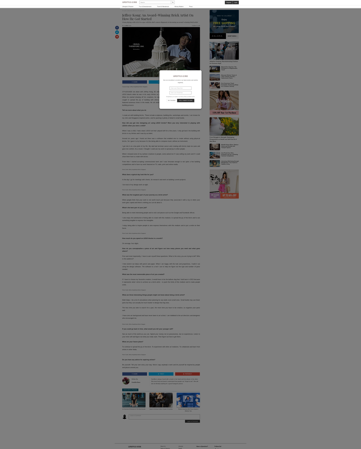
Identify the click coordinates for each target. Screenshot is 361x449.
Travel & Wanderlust (163, 6)
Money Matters (179, 6)
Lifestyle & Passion (127, 6)
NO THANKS (172, 100)
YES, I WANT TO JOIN (185, 100)
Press (191, 6)
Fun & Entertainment (145, 6)
